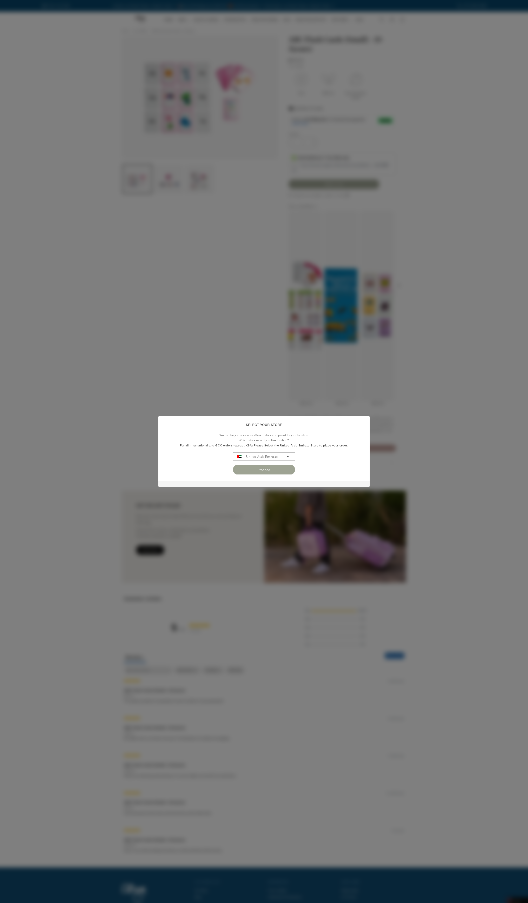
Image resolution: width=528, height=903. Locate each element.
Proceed (264, 470)
